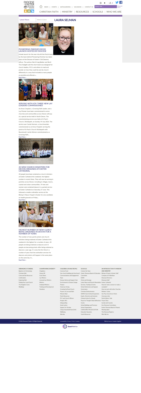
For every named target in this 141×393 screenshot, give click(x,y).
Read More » (22, 77)
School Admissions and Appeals (89, 287)
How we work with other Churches (111, 289)
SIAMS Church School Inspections (90, 294)
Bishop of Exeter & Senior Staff (110, 273)
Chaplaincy (42, 271)
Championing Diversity (47, 268)
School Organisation (86, 307)
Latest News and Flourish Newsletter (91, 282)
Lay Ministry (42, 278)
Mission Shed (63, 294)
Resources (82, 12)
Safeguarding (65, 7)
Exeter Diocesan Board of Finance (111, 307)
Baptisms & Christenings (25, 271)
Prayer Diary (105, 300)
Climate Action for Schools (88, 298)
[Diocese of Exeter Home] (40, 6)
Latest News (24, 20)
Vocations (42, 289)
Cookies (78, 321)
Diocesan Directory (107, 278)
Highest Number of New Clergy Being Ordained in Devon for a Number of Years (35, 232)
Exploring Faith (23, 280)
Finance (62, 284)
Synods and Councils (107, 303)
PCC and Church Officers (67, 298)
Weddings (21, 287)
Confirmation (22, 278)
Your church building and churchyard (70, 273)
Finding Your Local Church (26, 282)
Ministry (67, 12)
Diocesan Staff (105, 280)
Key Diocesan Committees (109, 305)
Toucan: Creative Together (114, 321)
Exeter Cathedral (106, 282)
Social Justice (63, 305)
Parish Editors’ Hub (107, 298)
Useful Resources (85, 314)
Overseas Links (106, 296)
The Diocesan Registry (108, 312)
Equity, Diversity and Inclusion (89, 296)
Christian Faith (48, 12)
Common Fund (64, 271)
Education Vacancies (86, 312)
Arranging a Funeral (26, 268)
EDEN (82, 278)
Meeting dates (105, 309)
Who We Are (114, 12)
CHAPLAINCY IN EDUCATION (89, 309)
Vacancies (77, 7)
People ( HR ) (63, 300)
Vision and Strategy (86, 280)
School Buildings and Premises (89, 305)
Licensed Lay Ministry (45, 280)
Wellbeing (63, 312)
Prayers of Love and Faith (67, 291)
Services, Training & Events (88, 284)
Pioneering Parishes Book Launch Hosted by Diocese (32, 50)
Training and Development (46, 287)
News (46, 7)
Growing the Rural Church (67, 289)
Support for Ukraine (65, 307)
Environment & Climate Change (68, 282)
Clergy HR (42, 273)
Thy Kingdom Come (24, 284)
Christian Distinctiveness (87, 291)
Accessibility (63, 321)
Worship (62, 314)
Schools (97, 12)
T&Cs (73, 321)
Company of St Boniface (108, 275)
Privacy (69, 321)
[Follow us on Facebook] (120, 3)
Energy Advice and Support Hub (69, 280)
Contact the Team (85, 271)
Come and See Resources (25, 275)
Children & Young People (68, 268)
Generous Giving (64, 287)
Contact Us (89, 7)
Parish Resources (64, 296)
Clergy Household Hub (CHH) (68, 309)
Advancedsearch (119, 7)
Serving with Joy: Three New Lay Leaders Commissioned (35, 105)
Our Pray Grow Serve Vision (109, 294)
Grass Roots (42, 275)
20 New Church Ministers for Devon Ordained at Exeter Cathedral (34, 169)
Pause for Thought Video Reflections (91, 300)
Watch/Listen (42, 20)
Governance (84, 289)
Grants (83, 303)
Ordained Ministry (44, 284)
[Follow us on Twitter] (117, 3)
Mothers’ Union (106, 291)
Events (54, 7)
